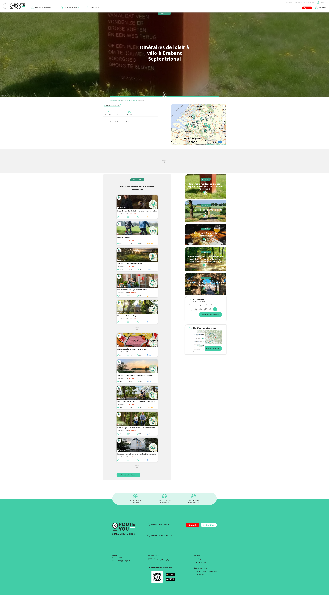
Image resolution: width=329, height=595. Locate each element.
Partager (108, 114)
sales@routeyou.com (202, 562)
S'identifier (208, 525)
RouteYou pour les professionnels (304, 2)
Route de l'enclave (123, 237)
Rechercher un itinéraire (161, 535)
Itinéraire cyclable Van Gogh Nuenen (129, 316)
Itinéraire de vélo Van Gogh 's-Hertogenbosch (132, 349)
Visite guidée (288, 2)
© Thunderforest (209, 144)
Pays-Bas (119, 100)
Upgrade (307, 8)
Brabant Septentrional (132, 100)
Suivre (119, 114)
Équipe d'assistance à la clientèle (206, 571)
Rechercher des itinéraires (210, 314)
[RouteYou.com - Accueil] (17, 6)
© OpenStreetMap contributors (219, 144)
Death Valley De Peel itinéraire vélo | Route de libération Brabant (139, 428)
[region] (198, 124)
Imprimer (130, 114)
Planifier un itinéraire (160, 524)
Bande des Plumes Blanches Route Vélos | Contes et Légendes (138, 454)
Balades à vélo (113, 100)
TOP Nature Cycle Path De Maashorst (130, 263)
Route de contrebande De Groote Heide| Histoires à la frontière (138, 211)
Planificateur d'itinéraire (211, 348)
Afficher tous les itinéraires (128, 475)
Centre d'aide (199, 575)
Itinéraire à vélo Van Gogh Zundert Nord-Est (132, 290)
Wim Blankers (7, 95)
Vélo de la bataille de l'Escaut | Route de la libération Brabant (138, 401)
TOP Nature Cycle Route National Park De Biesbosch (135, 375)
